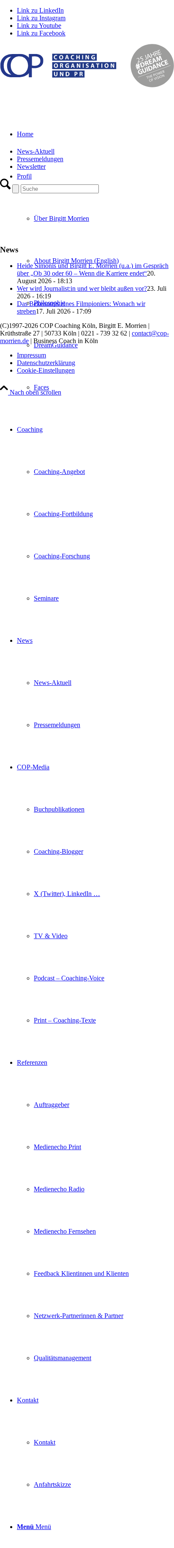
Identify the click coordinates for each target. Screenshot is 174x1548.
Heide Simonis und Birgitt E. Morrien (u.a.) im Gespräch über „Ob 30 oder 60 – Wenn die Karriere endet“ (93, 269)
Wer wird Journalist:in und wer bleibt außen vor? (82, 288)
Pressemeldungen (40, 158)
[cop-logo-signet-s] (87, 85)
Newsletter (31, 166)
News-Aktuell (35, 151)
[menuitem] (104, 261)
